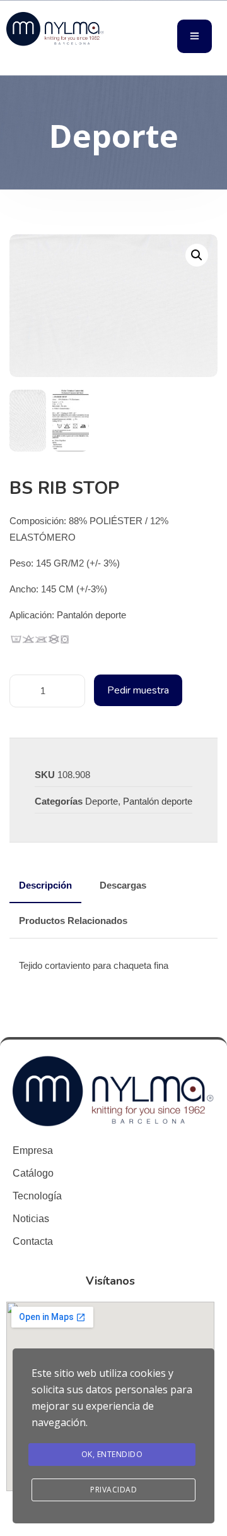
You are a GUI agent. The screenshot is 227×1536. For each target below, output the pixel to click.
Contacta (33, 1241)
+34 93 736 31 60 (38, 57)
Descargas (123, 885)
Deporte (101, 801)
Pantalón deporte (157, 801)
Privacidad (113, 1489)
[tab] (45, 885)
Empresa (33, 1150)
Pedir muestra (138, 690)
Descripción (45, 885)
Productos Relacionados (73, 920)
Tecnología (37, 1196)
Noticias (31, 1218)
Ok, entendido (112, 1454)
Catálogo (33, 1173)
